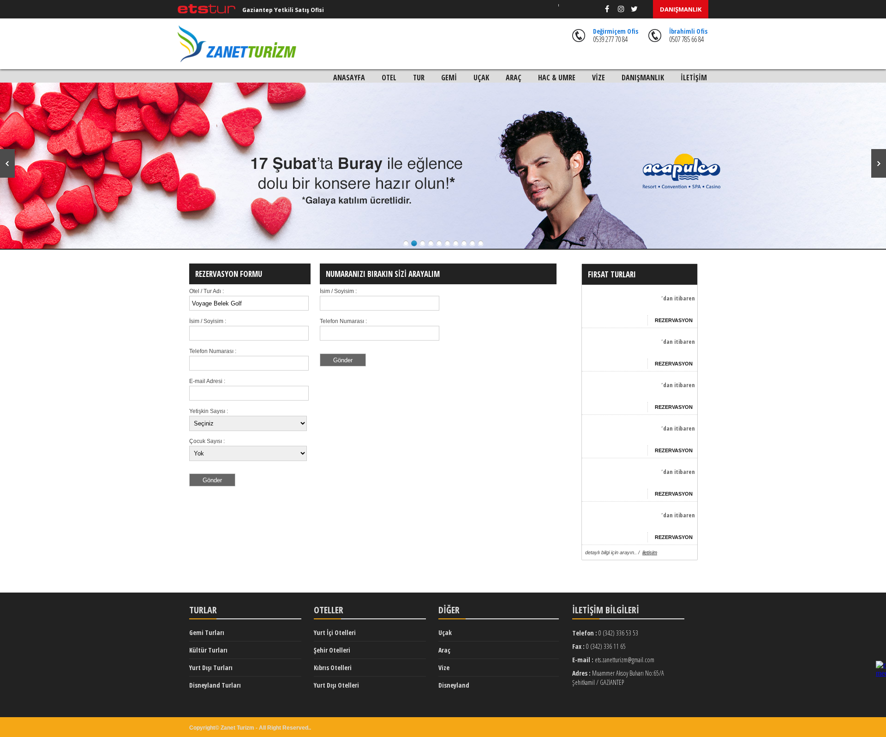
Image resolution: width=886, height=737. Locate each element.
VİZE (598, 77)
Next (878, 163)
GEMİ (449, 77)
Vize (443, 667)
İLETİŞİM (694, 77)
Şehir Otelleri (332, 650)
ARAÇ (513, 77)
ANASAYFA (349, 77)
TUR (419, 77)
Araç (444, 650)
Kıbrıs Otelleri (333, 667)
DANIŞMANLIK (680, 9)
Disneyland (453, 685)
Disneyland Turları (215, 685)
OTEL (389, 77)
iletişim (649, 552)
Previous (7, 163)
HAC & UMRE (556, 77)
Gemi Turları (206, 632)
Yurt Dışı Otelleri (336, 685)
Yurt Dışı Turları (211, 667)
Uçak (445, 632)
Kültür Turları (208, 650)
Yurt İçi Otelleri (335, 632)
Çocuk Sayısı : (207, 441)
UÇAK (481, 77)
